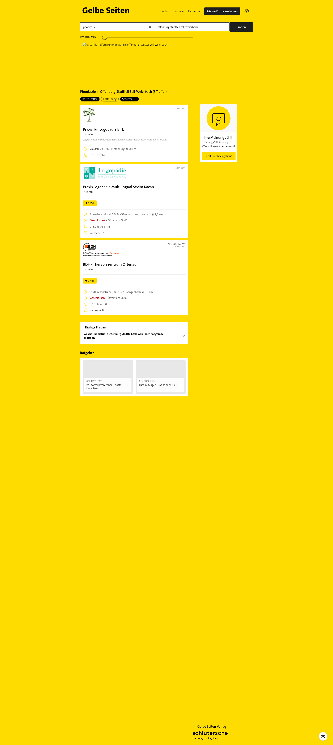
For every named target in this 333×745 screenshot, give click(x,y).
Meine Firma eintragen (222, 11)
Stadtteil (127, 99)
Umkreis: (88, 36)
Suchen (165, 11)
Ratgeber (194, 11)
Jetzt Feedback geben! (218, 156)
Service (179, 11)
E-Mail (91, 203)
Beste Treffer (89, 99)
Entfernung (110, 99)
